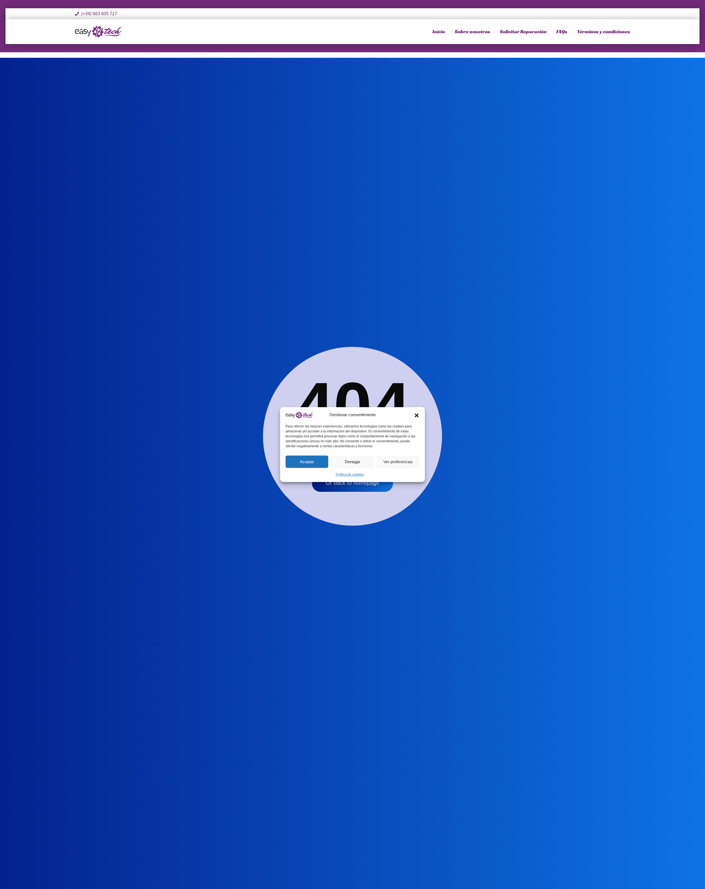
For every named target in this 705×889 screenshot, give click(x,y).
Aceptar (307, 461)
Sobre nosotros (472, 31)
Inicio (438, 31)
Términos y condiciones (603, 31)
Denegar (352, 461)
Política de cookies (350, 474)
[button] (416, 415)
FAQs (561, 31)
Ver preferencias (398, 461)
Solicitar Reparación (523, 31)
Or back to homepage (352, 483)
